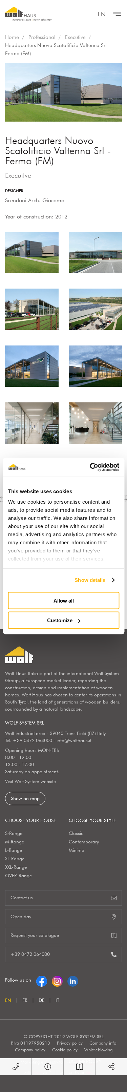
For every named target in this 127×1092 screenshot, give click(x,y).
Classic (76, 833)
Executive (75, 37)
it (57, 1000)
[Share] (111, 1066)
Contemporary (84, 841)
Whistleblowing (98, 1049)
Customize (59, 620)
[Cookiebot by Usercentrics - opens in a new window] (90, 467)
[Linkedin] (72, 980)
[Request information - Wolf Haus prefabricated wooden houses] (47, 1066)
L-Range (13, 850)
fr (24, 1000)
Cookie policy (65, 1049)
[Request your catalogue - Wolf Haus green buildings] (79, 1066)
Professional (42, 37)
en (102, 14)
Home (12, 37)
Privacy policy (70, 1043)
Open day (20, 916)
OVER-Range (18, 875)
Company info (102, 1043)
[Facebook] (41, 980)
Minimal (77, 850)
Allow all (64, 600)
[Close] (115, 14)
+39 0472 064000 (32, 740)
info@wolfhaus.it (74, 740)
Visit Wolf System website (30, 781)
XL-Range (14, 858)
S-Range (13, 833)
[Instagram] (57, 980)
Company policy (30, 1049)
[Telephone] (15, 1066)
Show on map (25, 798)
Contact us (21, 897)
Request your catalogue (34, 935)
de (41, 1000)
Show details (90, 580)
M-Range (14, 841)
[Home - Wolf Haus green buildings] (28, 13)
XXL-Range (16, 867)
